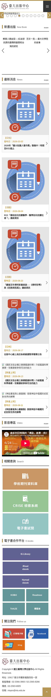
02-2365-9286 (33, 682)
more (46, 27)
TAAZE (13, 609)
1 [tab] (7, 16)
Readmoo (37, 595)
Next (48, 50)
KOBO (14, 595)
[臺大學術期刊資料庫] (25, 479)
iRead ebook (25, 567)
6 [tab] (27, 16)
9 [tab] (39, 16)
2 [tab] (11, 16)
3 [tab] (15, 16)
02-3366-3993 (18, 682)
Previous (2, 50)
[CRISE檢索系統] (25, 501)
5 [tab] (23, 16)
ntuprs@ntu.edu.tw (16, 690)
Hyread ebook (25, 581)
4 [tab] (19, 16)
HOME (15, 6)
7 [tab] (31, 16)
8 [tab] (35, 16)
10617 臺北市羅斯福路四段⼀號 (22, 677)
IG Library (25, 554)
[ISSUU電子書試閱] (25, 523)
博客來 (37, 609)
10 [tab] (43, 16)
